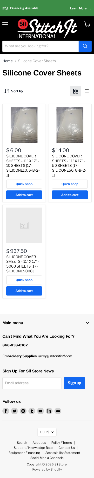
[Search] (85, 46)
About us (39, 442)
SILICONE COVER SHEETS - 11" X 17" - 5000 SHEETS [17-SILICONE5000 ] (23, 264)
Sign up (74, 383)
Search (22, 442)
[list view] (86, 91)
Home (7, 61)
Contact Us (67, 448)
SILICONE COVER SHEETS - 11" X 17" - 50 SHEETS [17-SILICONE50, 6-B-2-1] (69, 165)
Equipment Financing (24, 453)
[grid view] (75, 91)
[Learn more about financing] (47, 8)
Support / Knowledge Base (33, 448)
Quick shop (24, 184)
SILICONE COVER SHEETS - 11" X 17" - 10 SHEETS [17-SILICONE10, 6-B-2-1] (23, 165)
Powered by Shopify (47, 469)
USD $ (44, 432)
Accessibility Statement (62, 453)
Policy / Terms (61, 442)
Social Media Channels (47, 458)
